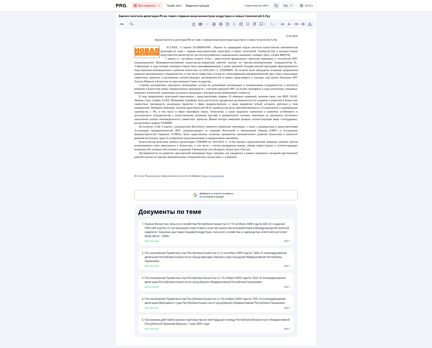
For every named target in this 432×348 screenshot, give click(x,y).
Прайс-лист (174, 5)
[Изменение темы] (276, 5)
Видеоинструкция (197, 5)
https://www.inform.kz (213, 176)
